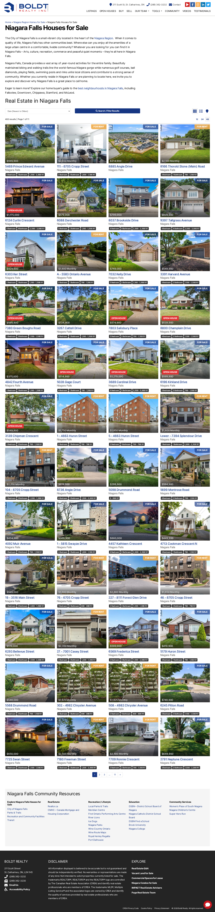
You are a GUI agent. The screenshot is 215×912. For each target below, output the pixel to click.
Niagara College (137, 828)
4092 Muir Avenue (18, 543)
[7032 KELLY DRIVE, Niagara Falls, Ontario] (133, 251)
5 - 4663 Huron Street (124, 436)
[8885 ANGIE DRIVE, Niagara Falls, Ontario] (133, 143)
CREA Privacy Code (131, 908)
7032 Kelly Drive (120, 274)
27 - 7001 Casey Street (72, 651)
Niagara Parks (95, 825)
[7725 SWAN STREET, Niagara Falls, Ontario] (30, 736)
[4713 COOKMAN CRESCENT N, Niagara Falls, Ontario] (185, 521)
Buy (121, 11)
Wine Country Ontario (99, 828)
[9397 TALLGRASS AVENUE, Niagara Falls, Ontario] (185, 197)
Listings (91, 11)
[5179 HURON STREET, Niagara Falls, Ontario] (185, 629)
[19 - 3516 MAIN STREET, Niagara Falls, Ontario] (30, 575)
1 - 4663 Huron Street (72, 436)
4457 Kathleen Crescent (125, 543)
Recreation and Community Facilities (25, 816)
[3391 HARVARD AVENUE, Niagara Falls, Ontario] (185, 251)
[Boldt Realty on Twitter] (208, 4)
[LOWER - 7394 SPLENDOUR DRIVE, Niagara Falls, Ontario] (185, 413)
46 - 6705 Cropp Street (176, 597)
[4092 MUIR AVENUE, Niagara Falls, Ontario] (30, 521)
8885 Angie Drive (121, 166)
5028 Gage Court (69, 382)
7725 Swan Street (17, 759)
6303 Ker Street (16, 274)
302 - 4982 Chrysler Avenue (76, 705)
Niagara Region (103, 38)
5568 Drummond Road (20, 705)
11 (115, 774)
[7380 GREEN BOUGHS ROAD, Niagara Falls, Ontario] (30, 305)
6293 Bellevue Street (19, 651)
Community (172, 11)
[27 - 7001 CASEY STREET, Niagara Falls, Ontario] (82, 629)
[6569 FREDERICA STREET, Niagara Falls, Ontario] (133, 629)
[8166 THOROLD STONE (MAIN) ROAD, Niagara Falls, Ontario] (185, 143)
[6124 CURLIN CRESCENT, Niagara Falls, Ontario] (30, 197)
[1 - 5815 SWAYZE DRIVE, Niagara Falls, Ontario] (82, 521)
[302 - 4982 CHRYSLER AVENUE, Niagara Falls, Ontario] (82, 682)
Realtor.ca (53, 806)
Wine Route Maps (97, 832)
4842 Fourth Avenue (19, 382)
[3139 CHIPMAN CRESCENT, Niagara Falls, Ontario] (30, 413)
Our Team (141, 11)
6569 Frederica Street (124, 651)
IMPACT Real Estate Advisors (147, 887)
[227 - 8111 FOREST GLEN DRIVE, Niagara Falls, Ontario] (133, 575)
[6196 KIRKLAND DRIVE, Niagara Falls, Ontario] (185, 359)
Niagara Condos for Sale (144, 883)
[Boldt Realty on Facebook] (192, 4)
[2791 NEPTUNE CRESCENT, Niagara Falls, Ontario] (185, 736)
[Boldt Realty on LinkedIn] (203, 4)
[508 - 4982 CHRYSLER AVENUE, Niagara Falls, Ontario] (133, 682)
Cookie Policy (146, 908)
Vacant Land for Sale (142, 873)
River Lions (94, 817)
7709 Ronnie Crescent (124, 759)
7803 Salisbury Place (123, 328)
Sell (129, 11)
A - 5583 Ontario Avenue (74, 274)
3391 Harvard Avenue (175, 274)
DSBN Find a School (139, 821)
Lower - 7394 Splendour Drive (181, 436)
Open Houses (108, 11)
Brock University (137, 825)
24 (202, 119)
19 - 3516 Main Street (19, 597)
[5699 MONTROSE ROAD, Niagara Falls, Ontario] (185, 467)
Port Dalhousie (96, 839)
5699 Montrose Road (174, 490)
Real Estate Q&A (140, 868)
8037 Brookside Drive (124, 220)
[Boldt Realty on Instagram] (198, 4)
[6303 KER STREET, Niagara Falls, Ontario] (30, 251)
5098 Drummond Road (124, 490)
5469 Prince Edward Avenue (24, 166)
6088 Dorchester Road (72, 220)
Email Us (13, 885)
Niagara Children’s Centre (182, 810)
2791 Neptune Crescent (176, 759)
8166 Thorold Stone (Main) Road (182, 166)
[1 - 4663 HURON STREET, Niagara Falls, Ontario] (82, 413)
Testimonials (202, 11)
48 (207, 119)
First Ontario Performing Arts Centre (107, 813)
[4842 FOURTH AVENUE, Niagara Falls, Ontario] (30, 359)
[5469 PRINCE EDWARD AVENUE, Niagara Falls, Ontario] (30, 143)
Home (8, 22)
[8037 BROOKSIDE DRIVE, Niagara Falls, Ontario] (133, 197)
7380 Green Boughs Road (23, 328)
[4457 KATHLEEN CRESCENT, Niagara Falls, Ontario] (133, 521)
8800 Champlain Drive (175, 328)
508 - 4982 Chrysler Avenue (128, 705)
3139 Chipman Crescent (21, 436)
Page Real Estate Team (144, 892)
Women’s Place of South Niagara (185, 806)
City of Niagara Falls (17, 809)
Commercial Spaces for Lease (147, 878)
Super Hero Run (177, 813)
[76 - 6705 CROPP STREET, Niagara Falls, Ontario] (82, 575)
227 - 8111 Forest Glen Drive (128, 597)
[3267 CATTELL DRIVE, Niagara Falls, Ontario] (82, 305)
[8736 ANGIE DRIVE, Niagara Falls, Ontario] (82, 467)
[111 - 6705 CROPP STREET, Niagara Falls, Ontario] (82, 143)
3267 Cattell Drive (69, 328)
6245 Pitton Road (172, 705)
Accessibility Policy (19, 889)
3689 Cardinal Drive (122, 382)
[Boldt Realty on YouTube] (187, 4)
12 (197, 119)
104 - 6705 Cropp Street (22, 490)
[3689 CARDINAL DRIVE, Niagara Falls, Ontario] (133, 359)
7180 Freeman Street (71, 759)
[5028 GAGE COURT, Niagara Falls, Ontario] (82, 359)
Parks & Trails (14, 812)
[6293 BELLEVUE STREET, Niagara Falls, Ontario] (30, 629)
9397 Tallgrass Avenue (176, 220)
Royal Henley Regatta (99, 836)
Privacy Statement (161, 908)
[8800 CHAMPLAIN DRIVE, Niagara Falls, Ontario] (185, 305)
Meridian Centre (96, 810)
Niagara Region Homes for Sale (29, 22)
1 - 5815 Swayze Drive (72, 543)
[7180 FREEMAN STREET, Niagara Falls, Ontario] (82, 736)
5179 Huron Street (172, 651)
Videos (187, 11)
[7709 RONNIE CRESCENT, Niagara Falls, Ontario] (133, 736)
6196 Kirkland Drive (173, 382)
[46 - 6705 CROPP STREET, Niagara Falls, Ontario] (185, 575)
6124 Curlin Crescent (19, 220)
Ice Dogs (92, 821)
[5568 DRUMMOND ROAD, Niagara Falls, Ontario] (30, 682)
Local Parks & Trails (98, 806)
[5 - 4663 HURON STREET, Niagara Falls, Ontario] (133, 413)
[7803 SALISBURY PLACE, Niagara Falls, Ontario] (133, 305)
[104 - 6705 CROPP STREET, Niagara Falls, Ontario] (30, 467)
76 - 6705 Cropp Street (73, 597)
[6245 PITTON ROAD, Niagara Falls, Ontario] (185, 682)
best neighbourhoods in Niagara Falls (100, 88)
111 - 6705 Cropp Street (73, 166)
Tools (156, 11)
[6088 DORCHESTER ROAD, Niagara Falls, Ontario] (82, 197)
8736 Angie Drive (69, 490)
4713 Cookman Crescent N (178, 543)
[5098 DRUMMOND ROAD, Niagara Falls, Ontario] (133, 467)
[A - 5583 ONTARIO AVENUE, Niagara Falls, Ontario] (82, 251)
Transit (10, 820)
